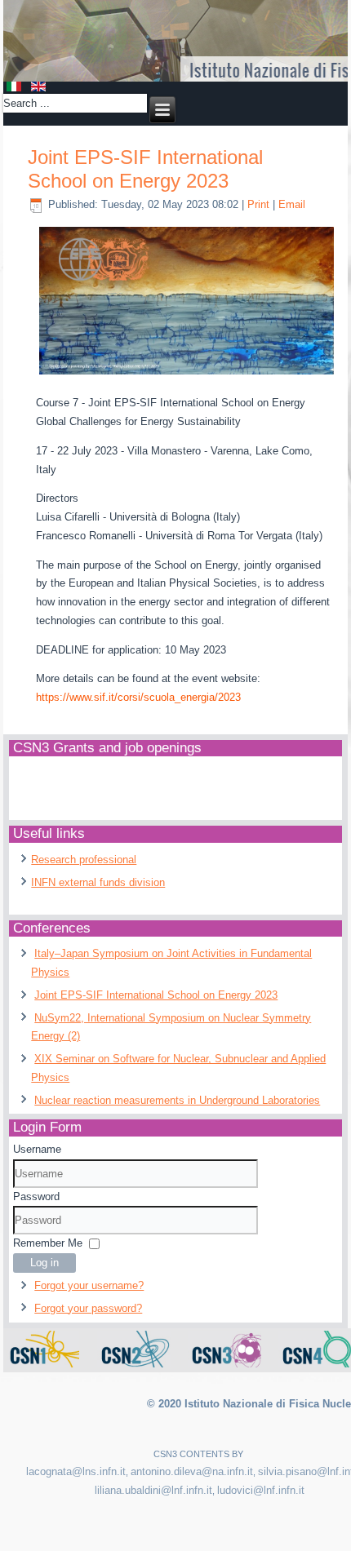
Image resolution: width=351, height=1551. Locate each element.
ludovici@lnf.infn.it (260, 1490)
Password (36, 1196)
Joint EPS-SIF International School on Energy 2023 (145, 169)
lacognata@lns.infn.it (76, 1471)
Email (291, 204)
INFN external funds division (98, 882)
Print (260, 204)
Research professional (83, 859)
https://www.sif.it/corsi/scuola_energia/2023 (138, 697)
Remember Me (47, 1243)
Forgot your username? (89, 1285)
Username (37, 1149)
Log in (44, 1262)
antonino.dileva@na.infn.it (192, 1471)
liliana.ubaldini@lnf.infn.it (153, 1490)
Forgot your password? (88, 1308)
